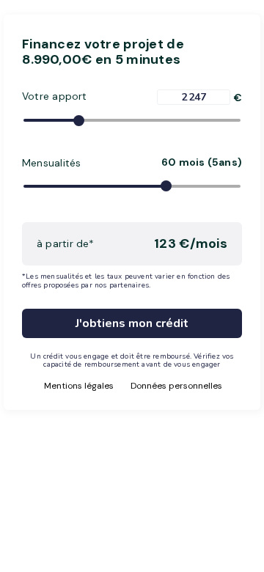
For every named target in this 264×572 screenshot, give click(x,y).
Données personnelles (176, 386)
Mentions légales (79, 386)
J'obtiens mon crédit (132, 323)
